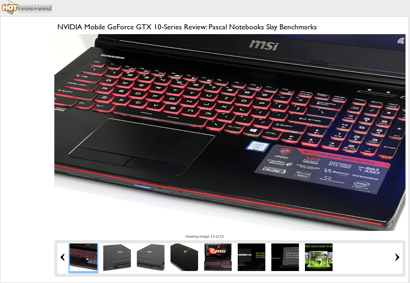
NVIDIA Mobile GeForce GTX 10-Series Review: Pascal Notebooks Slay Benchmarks (187, 26)
